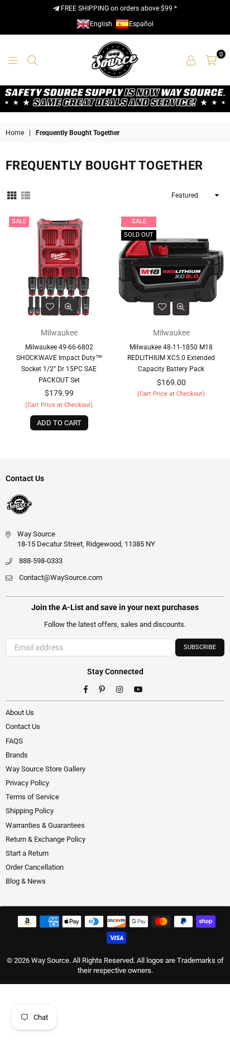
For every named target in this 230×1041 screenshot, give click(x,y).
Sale (19, 221)
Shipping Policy (30, 811)
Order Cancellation (35, 867)
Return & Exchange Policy (45, 839)
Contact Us (23, 726)
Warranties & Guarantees (45, 825)
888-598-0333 (41, 561)
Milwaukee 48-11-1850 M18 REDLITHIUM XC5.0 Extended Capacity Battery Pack (171, 358)
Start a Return (27, 853)
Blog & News (26, 881)
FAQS (14, 741)
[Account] (190, 59)
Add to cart (59, 423)
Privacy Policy (27, 783)
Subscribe (200, 647)
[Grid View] (12, 195)
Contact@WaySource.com (60, 577)
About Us (20, 712)
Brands (17, 755)
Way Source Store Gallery (45, 769)
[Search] (32, 59)
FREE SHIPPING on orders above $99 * (118, 8)
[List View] (26, 195)
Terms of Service (32, 797)
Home (15, 133)
